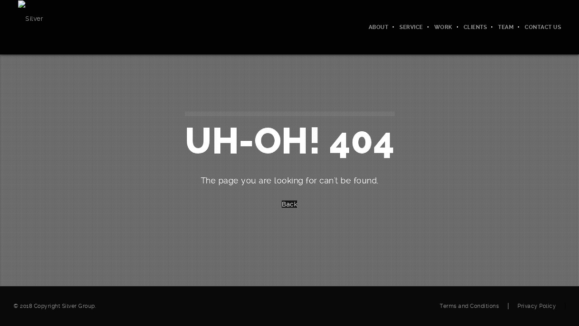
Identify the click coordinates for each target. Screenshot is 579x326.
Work (443, 27)
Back (289, 204)
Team (505, 27)
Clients (475, 27)
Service (411, 27)
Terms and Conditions (469, 306)
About (379, 27)
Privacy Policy (536, 306)
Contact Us (543, 27)
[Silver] (30, 18)
